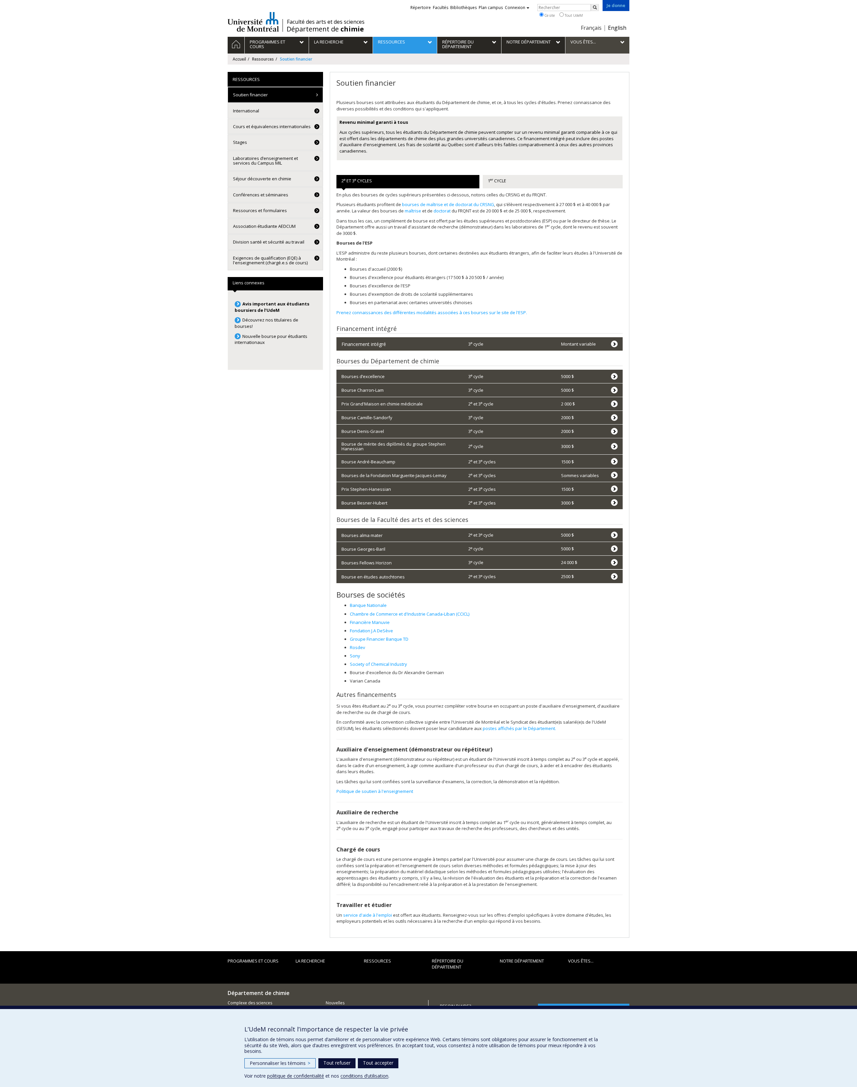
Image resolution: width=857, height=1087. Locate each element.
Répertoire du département (447, 964)
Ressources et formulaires (260, 210)
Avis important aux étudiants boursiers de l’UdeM (272, 307)
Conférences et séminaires (260, 195)
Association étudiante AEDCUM (264, 226)
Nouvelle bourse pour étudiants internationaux (271, 339)
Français (591, 27)
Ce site (549, 15)
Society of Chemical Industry (378, 664)
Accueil (239, 59)
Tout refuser (336, 1063)
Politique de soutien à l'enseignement (375, 791)
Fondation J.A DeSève (371, 631)
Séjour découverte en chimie (262, 179)
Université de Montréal (253, 22)
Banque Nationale (368, 605)
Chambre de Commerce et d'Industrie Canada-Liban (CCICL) (409, 614)
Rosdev (357, 647)
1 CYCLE (497, 180)
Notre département (522, 961)
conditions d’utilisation (364, 1076)
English (617, 27)
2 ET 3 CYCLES (356, 180)
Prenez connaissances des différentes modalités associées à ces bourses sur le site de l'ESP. (431, 312)
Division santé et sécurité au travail (268, 242)
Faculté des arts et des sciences (326, 21)
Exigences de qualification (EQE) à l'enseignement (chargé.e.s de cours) (270, 260)
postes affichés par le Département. (519, 728)
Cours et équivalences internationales (272, 126)
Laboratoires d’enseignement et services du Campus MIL (265, 160)
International (246, 111)
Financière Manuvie (370, 622)
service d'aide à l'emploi (367, 915)
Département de (325, 29)
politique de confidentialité (295, 1076)
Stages (240, 142)
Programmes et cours (253, 961)
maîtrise (413, 211)
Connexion (515, 7)
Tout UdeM (573, 15)
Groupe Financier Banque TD (379, 639)
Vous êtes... (581, 961)
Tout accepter (378, 1063)
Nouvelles (335, 1003)
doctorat (442, 211)
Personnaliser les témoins (280, 1063)
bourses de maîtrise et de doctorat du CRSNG (448, 204)
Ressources (263, 59)
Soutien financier (250, 95)
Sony (355, 656)
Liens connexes (248, 283)
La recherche (310, 961)
